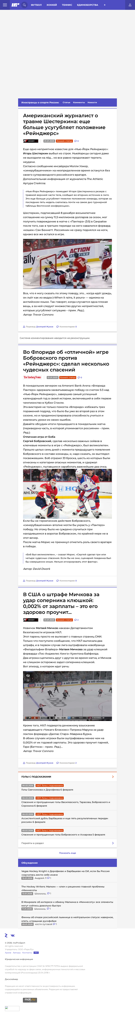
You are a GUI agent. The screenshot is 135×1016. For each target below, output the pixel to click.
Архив (8, 952)
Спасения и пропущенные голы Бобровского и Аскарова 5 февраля (63, 834)
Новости (92, 102)
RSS (36, 953)
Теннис (67, 4)
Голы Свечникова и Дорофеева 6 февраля (47, 789)
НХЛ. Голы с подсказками (49, 785)
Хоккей (52, 4)
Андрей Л (41, 878)
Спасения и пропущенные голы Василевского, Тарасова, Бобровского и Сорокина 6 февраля (65, 804)
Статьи (66, 102)
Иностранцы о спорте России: (40, 102)
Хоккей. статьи (64, 141)
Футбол (36, 4)
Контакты (27, 952)
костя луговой (44, 924)
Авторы (17, 952)
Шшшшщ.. (41, 893)
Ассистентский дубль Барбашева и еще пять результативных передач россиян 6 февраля (64, 820)
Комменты (79, 102)
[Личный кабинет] (130, 5)
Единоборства (87, 4)
